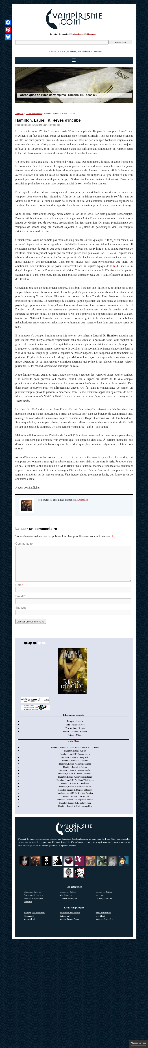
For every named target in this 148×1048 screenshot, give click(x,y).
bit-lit (116, 266)
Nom (19, 585)
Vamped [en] (29, 919)
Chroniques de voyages (33, 895)
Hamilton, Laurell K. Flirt (75, 750)
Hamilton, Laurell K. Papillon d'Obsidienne (74, 779)
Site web (21, 607)
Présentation (54, 51)
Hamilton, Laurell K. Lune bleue (75, 783)
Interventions (83, 51)
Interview (100, 895)
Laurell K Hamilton (79, 731)
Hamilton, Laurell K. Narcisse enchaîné (75, 776)
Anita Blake (73, 741)
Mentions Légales (77, 34)
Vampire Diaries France (69, 919)
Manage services (138, 1043)
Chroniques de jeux (104, 891)
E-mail (20, 596)
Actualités (28, 901)
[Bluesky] (8, 37)
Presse (62, 51)
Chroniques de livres (32, 891)
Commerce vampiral (68, 898)
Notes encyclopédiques (33, 898)
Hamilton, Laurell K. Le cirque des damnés (75, 799)
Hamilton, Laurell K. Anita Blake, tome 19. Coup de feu (75, 747)
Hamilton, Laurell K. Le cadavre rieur (75, 802)
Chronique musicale (104, 898)
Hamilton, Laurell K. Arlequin (75, 760)
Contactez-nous (96, 51)
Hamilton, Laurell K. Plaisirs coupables (75, 806)
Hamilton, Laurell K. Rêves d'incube (74, 770)
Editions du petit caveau (70, 912)
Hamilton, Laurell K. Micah (75, 766)
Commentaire (24, 543)
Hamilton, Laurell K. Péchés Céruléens (75, 773)
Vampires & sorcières (104, 919)
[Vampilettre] (71, 51)
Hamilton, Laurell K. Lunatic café (75, 796)
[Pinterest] (8, 29)
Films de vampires (103, 912)
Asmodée (53, 125)
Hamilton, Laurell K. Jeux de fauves (75, 753)
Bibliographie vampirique (34, 912)
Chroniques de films (68, 891)
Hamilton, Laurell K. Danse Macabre (75, 763)
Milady (79, 734)
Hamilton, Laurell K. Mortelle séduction (75, 789)
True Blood (100, 915)
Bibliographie (90, 34)
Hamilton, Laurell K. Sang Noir (74, 757)
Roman (82, 728)
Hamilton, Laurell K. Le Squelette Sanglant (75, 793)
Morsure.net (29, 915)
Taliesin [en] (65, 915)
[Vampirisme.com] (74, 28)
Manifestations (66, 895)
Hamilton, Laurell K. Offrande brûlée (75, 786)
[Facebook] (8, 22)
